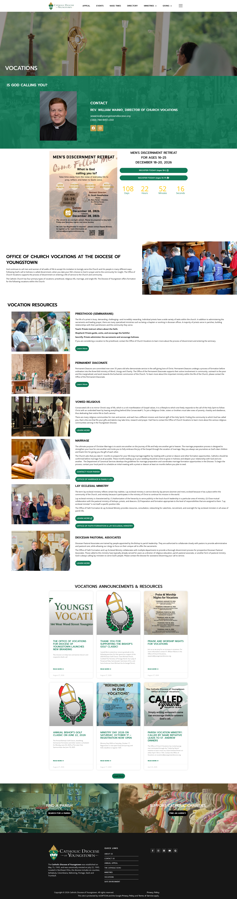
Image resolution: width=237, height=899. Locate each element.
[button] (118, 776)
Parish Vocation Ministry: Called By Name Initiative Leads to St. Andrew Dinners (165, 736)
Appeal (86, 6)
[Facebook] (93, 128)
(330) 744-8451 (99, 120)
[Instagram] (100, 128)
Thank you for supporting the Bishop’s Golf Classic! (116, 643)
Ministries (149, 6)
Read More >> (58, 669)
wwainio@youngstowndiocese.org (110, 116)
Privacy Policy (153, 892)
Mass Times (115, 6)
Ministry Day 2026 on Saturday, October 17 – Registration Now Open (116, 735)
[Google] (175, 850)
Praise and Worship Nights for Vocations (166, 642)
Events (100, 6)
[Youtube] (170, 850)
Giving (166, 6)
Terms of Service (146, 895)
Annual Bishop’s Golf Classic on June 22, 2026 (69, 734)
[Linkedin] (164, 850)
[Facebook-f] (152, 850)
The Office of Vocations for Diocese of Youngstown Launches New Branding (69, 645)
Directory (132, 6)
